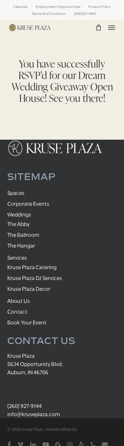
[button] (111, 27)
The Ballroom (23, 234)
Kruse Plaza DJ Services (34, 278)
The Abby (18, 224)
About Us (18, 300)
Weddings (19, 214)
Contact (17, 311)
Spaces (15, 192)
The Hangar (21, 245)
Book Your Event (26, 322)
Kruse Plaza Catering (32, 267)
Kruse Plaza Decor (28, 288)
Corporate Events (28, 203)
